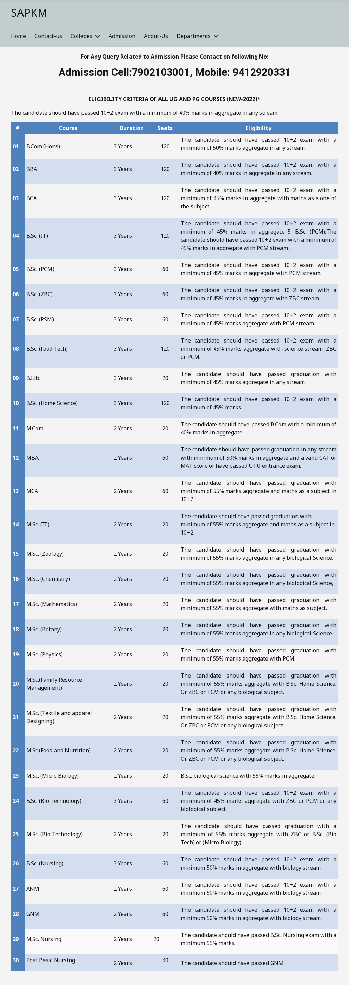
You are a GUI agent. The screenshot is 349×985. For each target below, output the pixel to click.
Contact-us (48, 36)
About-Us (156, 36)
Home (18, 36)
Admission (122, 36)
